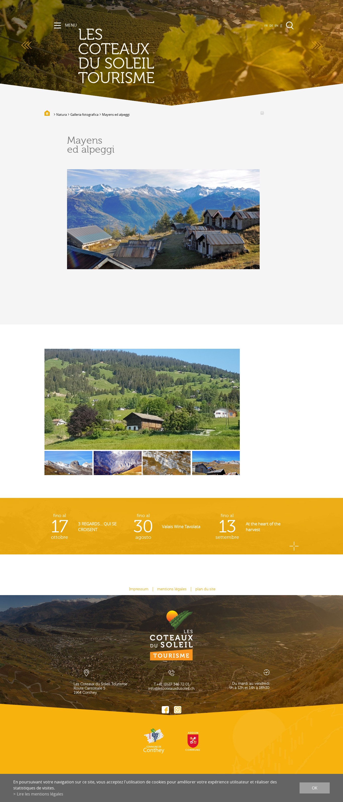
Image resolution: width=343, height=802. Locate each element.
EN (276, 25)
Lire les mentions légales (40, 794)
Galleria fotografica (84, 114)
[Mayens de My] (142, 399)
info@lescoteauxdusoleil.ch (171, 688)
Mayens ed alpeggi (116, 114)
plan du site (205, 589)
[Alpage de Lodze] (118, 467)
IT (281, 25)
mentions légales (172, 589)
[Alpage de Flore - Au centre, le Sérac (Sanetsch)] (68, 467)
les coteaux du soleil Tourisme (116, 56)
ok (314, 788)
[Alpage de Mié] (167, 467)
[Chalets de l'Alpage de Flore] (216, 467)
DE (271, 25)
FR (266, 25)
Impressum (138, 589)
